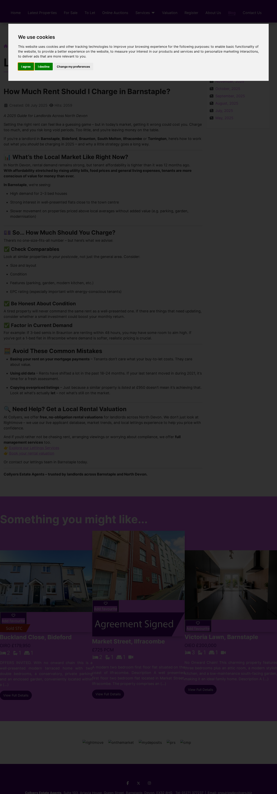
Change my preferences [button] (73, 66)
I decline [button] (43, 66)
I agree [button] (26, 66)
